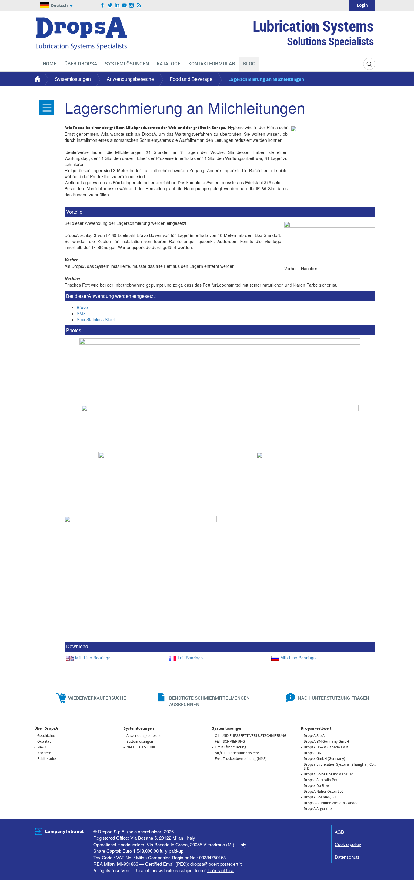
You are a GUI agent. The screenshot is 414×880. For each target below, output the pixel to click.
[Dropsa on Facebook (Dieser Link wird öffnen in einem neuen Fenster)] (102, 5)
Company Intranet (64, 831)
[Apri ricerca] (369, 64)
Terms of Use (220, 870)
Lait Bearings (190, 658)
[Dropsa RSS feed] (139, 5)
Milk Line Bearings (92, 658)
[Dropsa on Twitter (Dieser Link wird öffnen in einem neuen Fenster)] (109, 5)
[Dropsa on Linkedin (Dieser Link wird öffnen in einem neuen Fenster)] (117, 5)
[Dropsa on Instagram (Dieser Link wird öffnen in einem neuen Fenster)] (131, 5)
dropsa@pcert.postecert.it (216, 864)
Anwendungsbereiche (130, 78)
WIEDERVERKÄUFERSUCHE (97, 698)
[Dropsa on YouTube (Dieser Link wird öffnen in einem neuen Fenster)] (124, 5)
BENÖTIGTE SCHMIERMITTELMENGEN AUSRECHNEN (209, 701)
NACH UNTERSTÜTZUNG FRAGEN (333, 698)
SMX (81, 313)
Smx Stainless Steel (96, 319)
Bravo (82, 307)
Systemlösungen (73, 78)
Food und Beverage (191, 78)
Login (362, 5)
